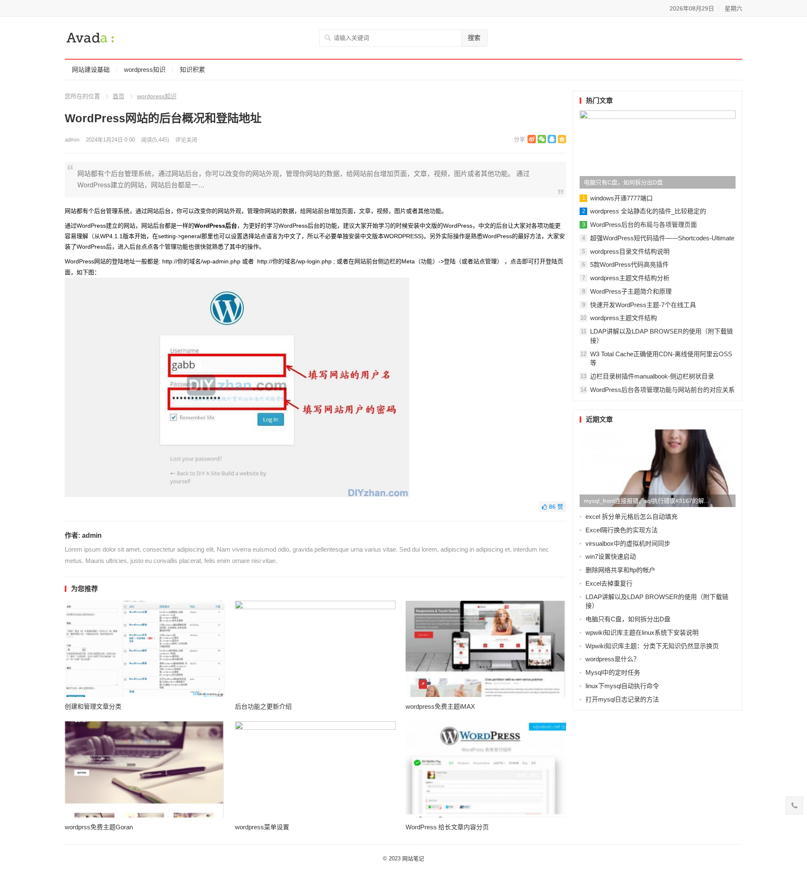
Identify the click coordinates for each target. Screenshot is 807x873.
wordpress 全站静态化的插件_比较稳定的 (648, 211)
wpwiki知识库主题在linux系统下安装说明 (642, 632)
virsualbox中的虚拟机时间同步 (627, 543)
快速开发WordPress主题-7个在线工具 (643, 304)
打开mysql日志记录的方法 (622, 699)
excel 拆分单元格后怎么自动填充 (631, 516)
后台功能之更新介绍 (263, 706)
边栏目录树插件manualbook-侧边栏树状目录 (652, 376)
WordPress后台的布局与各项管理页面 (643, 224)
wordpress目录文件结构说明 (630, 251)
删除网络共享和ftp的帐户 (620, 569)
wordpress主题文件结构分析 (630, 277)
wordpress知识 (145, 69)
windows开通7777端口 (621, 198)
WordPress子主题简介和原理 (631, 291)
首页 (118, 96)
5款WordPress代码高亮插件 (629, 264)
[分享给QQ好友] (552, 139)
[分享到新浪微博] (531, 139)
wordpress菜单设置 (262, 827)
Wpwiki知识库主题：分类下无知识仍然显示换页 (652, 645)
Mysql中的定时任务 (612, 672)
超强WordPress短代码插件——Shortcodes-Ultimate (662, 238)
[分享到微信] (542, 139)
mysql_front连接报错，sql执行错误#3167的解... (646, 500)
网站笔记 (413, 858)
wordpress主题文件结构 (623, 317)
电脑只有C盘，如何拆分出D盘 (623, 182)
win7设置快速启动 (610, 556)
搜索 (474, 37)
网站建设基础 (91, 69)
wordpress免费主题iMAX (440, 706)
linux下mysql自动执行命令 (622, 685)
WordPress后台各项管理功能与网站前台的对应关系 (662, 389)
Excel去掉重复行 (609, 583)
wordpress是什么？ (612, 659)
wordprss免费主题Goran (99, 827)
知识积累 (192, 69)
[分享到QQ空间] (562, 139)
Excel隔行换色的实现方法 (621, 530)
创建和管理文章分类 (93, 706)
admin (72, 140)
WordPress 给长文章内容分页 (447, 827)
